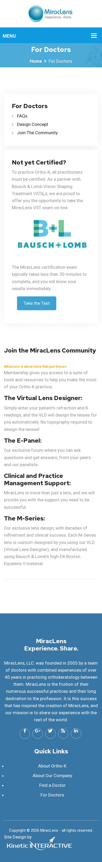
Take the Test (37, 303)
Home (36, 61)
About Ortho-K (52, 766)
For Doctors (52, 795)
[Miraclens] (51, 13)
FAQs (22, 116)
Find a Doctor (52, 785)
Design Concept (32, 124)
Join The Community (37, 132)
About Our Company (52, 775)
